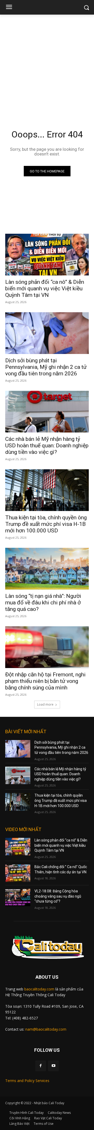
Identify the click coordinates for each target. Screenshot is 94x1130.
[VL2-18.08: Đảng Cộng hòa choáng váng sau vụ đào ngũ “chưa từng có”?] (17, 897)
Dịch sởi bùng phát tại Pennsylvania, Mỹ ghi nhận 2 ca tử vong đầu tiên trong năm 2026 (46, 367)
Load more (45, 704)
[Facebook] (41, 1066)
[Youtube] (53, 1066)
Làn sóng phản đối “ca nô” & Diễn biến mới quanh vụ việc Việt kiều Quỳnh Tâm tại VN (44, 288)
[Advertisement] (47, 64)
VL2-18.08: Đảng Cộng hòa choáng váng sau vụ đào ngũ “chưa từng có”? (57, 896)
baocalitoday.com (39, 989)
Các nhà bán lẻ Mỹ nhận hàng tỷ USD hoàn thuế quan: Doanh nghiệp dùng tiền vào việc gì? (47, 445)
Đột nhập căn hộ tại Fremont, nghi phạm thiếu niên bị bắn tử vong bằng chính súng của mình (45, 681)
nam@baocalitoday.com (45, 1029)
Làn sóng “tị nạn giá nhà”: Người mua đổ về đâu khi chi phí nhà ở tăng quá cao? (43, 602)
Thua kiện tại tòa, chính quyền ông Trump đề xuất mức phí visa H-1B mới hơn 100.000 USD (46, 524)
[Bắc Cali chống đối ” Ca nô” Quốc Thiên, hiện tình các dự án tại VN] (17, 873)
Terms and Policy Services (27, 1080)
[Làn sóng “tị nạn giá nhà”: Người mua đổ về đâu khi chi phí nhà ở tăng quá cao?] (47, 569)
